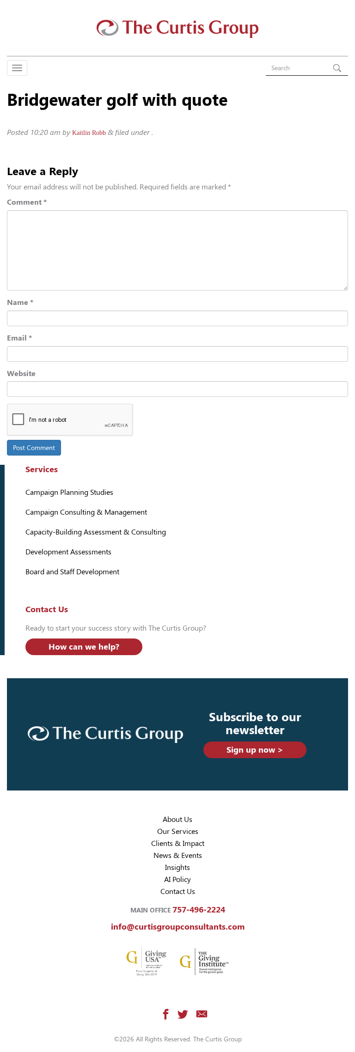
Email (19, 338)
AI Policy (177, 879)
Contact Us (177, 891)
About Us (177, 819)
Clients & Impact (177, 843)
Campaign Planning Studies (69, 492)
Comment (27, 202)
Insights (177, 867)
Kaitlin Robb (89, 132)
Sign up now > (254, 749)
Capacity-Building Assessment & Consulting (95, 532)
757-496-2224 (198, 909)
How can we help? (84, 646)
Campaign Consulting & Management (86, 512)
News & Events (177, 855)
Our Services (177, 831)
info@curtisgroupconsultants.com (178, 926)
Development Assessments (68, 551)
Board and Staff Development (72, 571)
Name (20, 302)
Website (21, 373)
